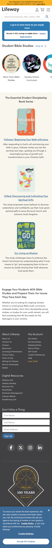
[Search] (46, 16)
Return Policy (33, 348)
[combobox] (26, 16)
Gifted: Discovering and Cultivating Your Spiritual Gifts (26, 197)
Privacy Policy (8, 354)
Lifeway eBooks (8, 396)
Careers (5, 345)
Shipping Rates (34, 345)
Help (30, 358)
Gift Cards (32, 351)
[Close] (49, 510)
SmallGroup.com (9, 399)
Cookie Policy (27, 523)
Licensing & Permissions (12, 351)
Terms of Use (7, 358)
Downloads (7, 389)
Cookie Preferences (36, 354)
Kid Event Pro (8, 386)
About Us (6, 338)
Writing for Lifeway (10, 361)
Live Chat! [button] (33, 361)
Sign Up (8, 435)
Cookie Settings (25, 533)
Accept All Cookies (26, 541)
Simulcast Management (12, 393)
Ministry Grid (7, 380)
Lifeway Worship (9, 383)
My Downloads (34, 341)
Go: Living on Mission (26, 253)
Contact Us (7, 341)
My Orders (32, 338)
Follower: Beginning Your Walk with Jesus (26, 139)
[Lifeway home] (10, 9)
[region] (26, 527)
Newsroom (6, 348)
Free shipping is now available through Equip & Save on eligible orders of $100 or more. (26, 3)
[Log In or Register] (37, 9)
